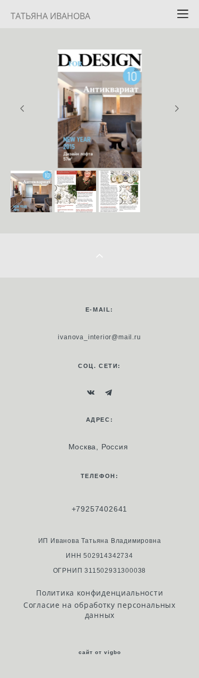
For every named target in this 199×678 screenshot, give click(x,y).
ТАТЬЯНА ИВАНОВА (50, 16)
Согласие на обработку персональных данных (99, 610)
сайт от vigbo (100, 652)
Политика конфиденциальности (99, 593)
